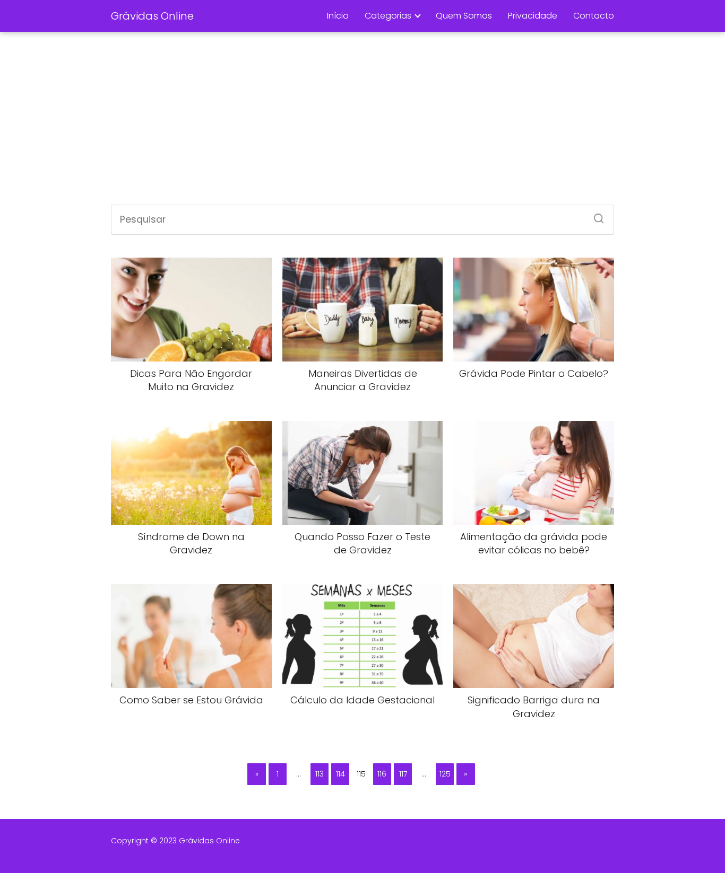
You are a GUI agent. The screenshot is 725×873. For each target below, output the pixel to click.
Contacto (593, 16)
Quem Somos (464, 16)
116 (381, 774)
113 (319, 774)
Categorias (388, 16)
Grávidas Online (152, 15)
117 (403, 774)
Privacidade (532, 16)
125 (445, 774)
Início (338, 16)
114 (340, 774)
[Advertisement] (362, 120)
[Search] (595, 215)
